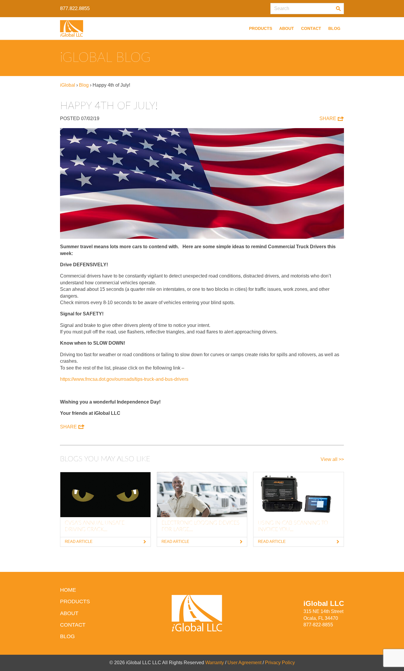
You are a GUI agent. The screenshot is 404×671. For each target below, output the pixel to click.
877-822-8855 (318, 624)
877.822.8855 (75, 8)
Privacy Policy (280, 662)
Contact (311, 28)
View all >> (332, 459)
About (286, 28)
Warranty (214, 662)
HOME (68, 590)
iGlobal (67, 85)
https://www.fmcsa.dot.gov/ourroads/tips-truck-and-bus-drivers (124, 379)
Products (260, 28)
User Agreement (244, 662)
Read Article (79, 541)
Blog (334, 28)
